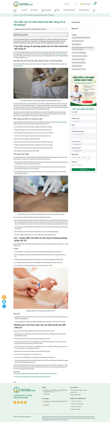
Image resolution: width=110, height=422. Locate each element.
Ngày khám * (75, 154)
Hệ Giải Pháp (34, 10)
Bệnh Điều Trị (57, 10)
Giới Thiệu (24, 10)
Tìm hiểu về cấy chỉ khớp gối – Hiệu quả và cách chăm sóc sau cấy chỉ (32, 376)
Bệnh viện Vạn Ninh (76, 409)
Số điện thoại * (76, 118)
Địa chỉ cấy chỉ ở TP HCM (78, 69)
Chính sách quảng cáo (76, 406)
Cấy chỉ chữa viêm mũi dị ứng (79, 56)
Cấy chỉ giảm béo (76, 44)
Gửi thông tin (83, 169)
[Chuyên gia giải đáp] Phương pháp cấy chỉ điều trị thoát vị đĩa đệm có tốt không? (36, 373)
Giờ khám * (75, 162)
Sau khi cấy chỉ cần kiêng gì (79, 53)
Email (73, 125)
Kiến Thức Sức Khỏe (84, 10)
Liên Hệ (94, 10)
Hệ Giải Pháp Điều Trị (46, 10)
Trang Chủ (15, 10)
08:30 (79, 165)
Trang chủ (15, 15)
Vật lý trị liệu (22, 15)
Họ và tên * (75, 112)
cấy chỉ (46, 52)
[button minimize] (66, 35)
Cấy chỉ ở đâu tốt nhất (78, 41)
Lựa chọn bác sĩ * (76, 148)
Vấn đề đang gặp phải (78, 131)
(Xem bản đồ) (56, 391)
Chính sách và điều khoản (77, 404)
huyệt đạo (19, 66)
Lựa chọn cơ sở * (76, 141)
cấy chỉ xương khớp (77, 66)
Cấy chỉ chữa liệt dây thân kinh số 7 (81, 38)
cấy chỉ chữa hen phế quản (78, 62)
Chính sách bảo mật (76, 401)
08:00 (74, 165)
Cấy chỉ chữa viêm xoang (78, 59)
